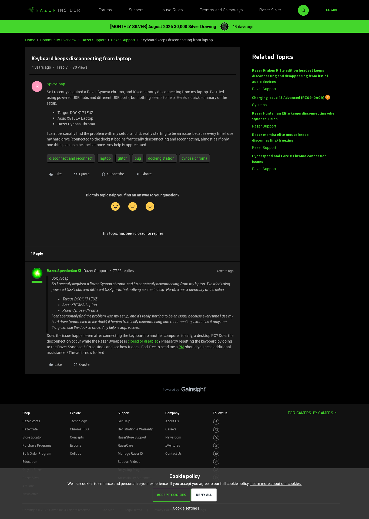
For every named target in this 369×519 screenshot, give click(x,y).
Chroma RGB (79, 429)
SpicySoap (56, 83)
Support (136, 10)
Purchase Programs (36, 445)
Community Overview (58, 39)
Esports (75, 445)
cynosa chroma (194, 158)
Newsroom (173, 437)
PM (181, 346)
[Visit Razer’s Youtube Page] (216, 453)
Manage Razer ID (130, 453)
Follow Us (220, 413)
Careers (170, 429)
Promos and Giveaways (221, 10)
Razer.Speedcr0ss (62, 270)
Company (172, 413)
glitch (123, 158)
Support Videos (129, 461)
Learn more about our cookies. (276, 483)
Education (29, 461)
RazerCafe (30, 429)
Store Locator (32, 437)
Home (30, 39)
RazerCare (125, 445)
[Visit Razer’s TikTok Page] (216, 461)
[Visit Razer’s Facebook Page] (216, 421)
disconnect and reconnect (71, 158)
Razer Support (94, 39)
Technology (78, 421)
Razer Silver (270, 10)
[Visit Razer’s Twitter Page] (216, 445)
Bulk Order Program (36, 453)
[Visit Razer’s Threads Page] (216, 437)
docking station (161, 158)
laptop (105, 158)
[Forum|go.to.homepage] (53, 10)
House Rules (171, 10)
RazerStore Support (132, 437)
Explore (75, 413)
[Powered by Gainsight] (184, 391)
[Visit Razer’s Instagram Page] (216, 429)
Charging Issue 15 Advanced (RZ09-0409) (288, 98)
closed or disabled (143, 341)
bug (138, 158)
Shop (26, 413)
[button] (331, 10)
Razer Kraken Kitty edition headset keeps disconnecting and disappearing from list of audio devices (290, 76)
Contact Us (173, 453)
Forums (105, 10)
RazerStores (31, 421)
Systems (259, 104)
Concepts (77, 437)
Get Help (124, 421)
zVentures (172, 445)
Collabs (75, 453)
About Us (172, 421)
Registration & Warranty (135, 429)
